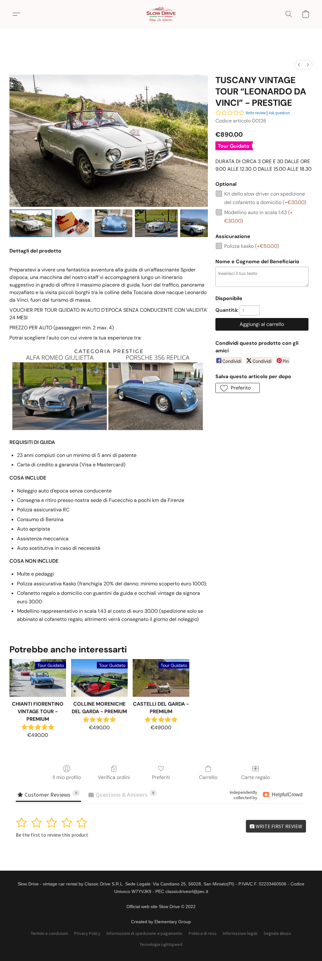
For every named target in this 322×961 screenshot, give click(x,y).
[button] (161, 14)
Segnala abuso (277, 933)
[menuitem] (299, 64)
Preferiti (161, 777)
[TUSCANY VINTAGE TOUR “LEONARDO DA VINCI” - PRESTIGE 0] (30, 223)
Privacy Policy (87, 933)
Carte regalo (255, 777)
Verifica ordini (114, 777)
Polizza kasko (251, 246)
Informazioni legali (240, 933)
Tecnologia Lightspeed (161, 944)
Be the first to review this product (52, 835)
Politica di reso (203, 933)
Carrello (208, 777)
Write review (256, 113)
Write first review (278, 826)
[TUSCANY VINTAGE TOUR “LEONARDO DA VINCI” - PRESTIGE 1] (73, 223)
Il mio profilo (67, 777)
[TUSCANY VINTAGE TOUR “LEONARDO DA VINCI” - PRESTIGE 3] (156, 223)
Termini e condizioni (49, 933)
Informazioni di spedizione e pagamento (144, 933)
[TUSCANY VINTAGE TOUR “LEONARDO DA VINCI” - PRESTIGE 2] (113, 223)
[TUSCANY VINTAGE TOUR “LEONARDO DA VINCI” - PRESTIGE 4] (194, 223)
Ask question (279, 113)
